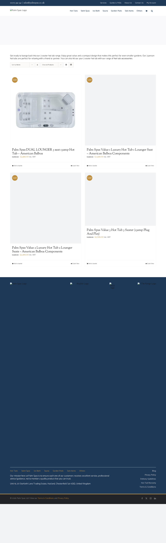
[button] (152, 11)
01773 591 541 (16, 2)
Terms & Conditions (46, 498)
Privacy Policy (63, 498)
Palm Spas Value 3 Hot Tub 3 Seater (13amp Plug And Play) (118, 232)
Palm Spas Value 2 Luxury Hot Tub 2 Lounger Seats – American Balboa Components (42, 250)
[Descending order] (37, 64)
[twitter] (146, 498)
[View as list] (71, 64)
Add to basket (18, 166)
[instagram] (151, 498)
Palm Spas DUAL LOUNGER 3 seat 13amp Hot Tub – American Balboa (43, 152)
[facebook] (142, 498)
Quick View (75, 166)
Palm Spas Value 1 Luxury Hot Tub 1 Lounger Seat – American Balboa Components (120, 152)
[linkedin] (155, 498)
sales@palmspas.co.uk (34, 2)
